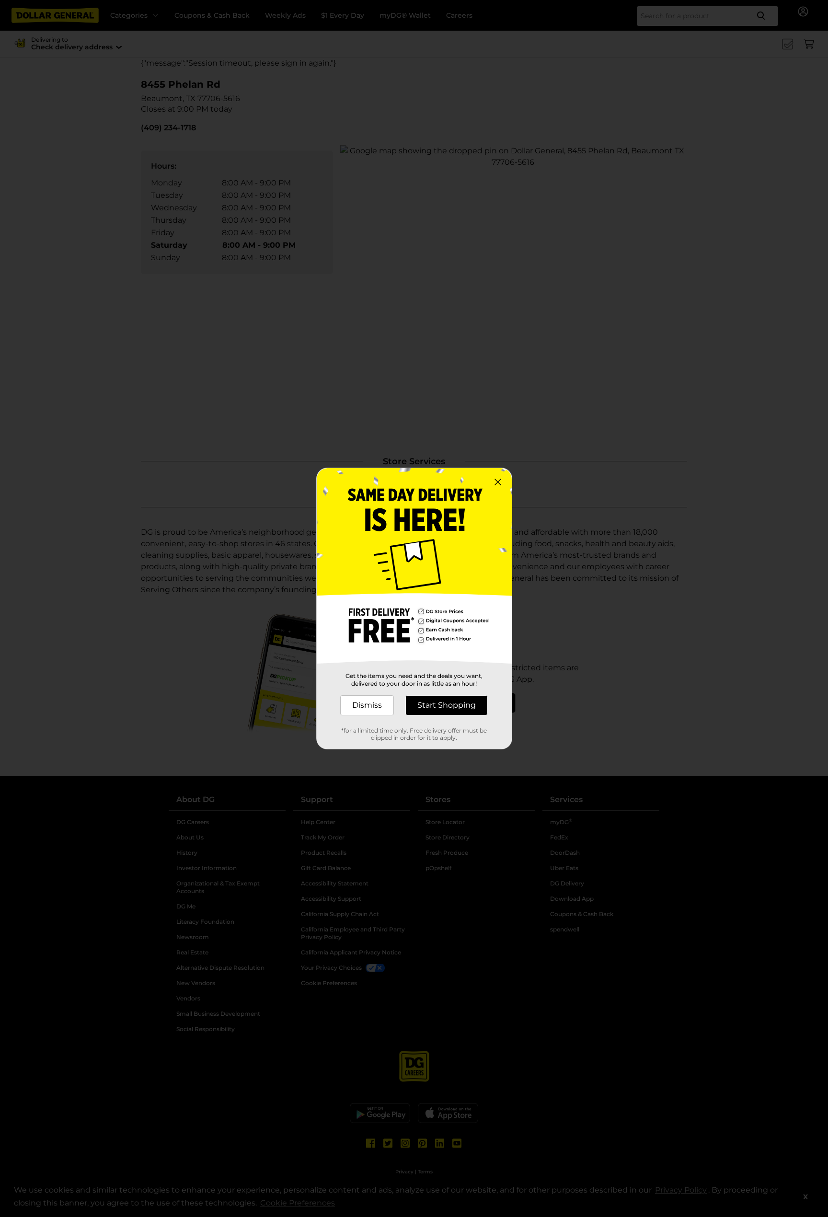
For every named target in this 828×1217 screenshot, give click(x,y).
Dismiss (367, 705)
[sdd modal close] (498, 482)
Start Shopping (446, 705)
